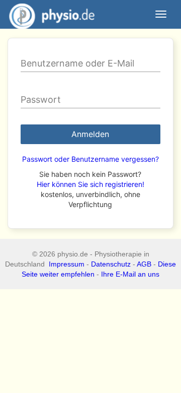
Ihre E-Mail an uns (130, 274)
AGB (144, 264)
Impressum (66, 264)
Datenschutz (111, 264)
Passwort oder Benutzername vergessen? (90, 159)
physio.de (52, 14)
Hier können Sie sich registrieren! (90, 184)
